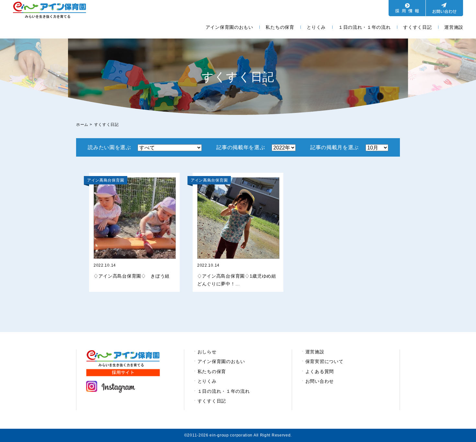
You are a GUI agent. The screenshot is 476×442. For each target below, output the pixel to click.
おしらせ (207, 351)
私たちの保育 (280, 27)
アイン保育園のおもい (229, 27)
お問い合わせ (319, 381)
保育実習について (324, 361)
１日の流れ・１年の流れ (364, 27)
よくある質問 (319, 371)
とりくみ (316, 27)
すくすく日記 (417, 27)
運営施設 (453, 27)
